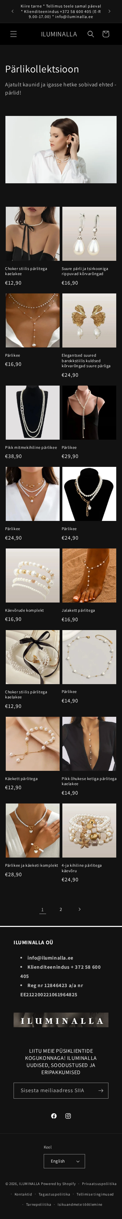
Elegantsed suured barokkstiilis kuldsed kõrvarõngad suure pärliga (86, 360)
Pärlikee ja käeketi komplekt (31, 865)
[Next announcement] (109, 11)
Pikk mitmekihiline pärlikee (31, 447)
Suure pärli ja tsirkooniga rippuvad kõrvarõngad (85, 271)
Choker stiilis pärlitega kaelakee (26, 271)
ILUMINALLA (29, 1183)
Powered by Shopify (58, 1183)
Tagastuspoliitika (54, 1194)
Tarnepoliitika (39, 1204)
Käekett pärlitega (21, 778)
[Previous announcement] (12, 11)
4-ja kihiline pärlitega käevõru (82, 868)
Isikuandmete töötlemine (80, 1204)
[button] (13, 34)
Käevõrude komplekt (24, 610)
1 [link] (42, 909)
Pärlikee (12, 355)
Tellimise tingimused (95, 1194)
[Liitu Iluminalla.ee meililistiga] (100, 1091)
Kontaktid (23, 1194)
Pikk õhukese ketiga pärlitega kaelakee (89, 781)
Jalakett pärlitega (78, 610)
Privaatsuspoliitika (99, 1183)
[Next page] (79, 909)
